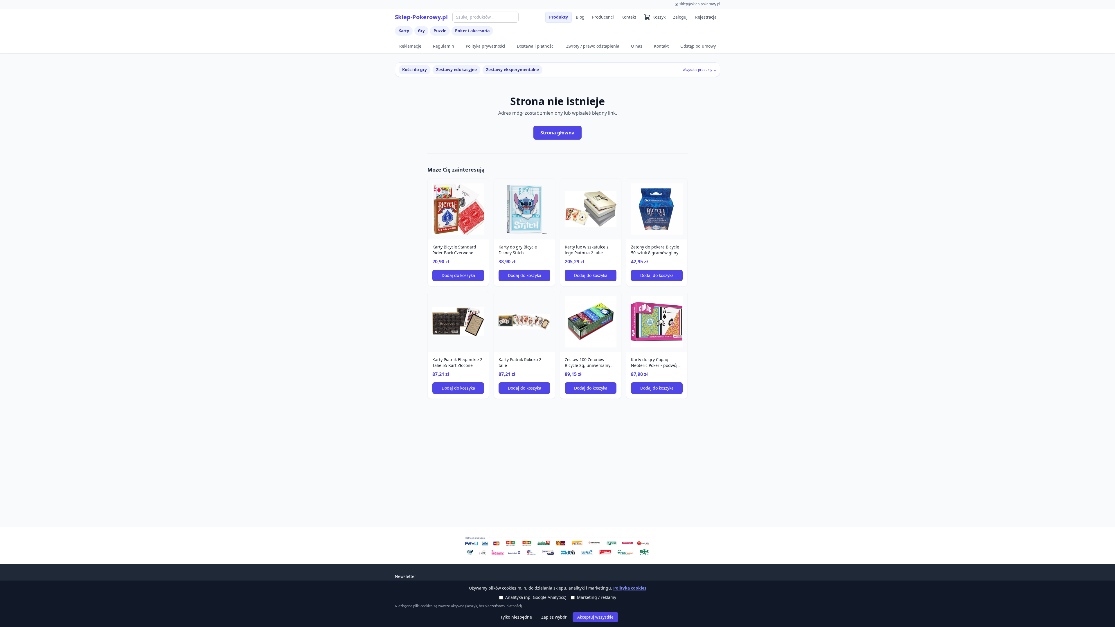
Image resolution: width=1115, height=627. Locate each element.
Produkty (558, 17)
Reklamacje (410, 46)
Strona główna (557, 132)
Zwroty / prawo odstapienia (592, 46)
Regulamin (443, 46)
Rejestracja (706, 17)
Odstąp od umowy (698, 46)
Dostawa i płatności (536, 46)
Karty (403, 30)
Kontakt (628, 17)
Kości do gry (414, 69)
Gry (421, 30)
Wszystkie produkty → (699, 69)
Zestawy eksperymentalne (512, 69)
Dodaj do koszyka (458, 275)
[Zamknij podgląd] (69, 12)
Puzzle (440, 30)
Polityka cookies (629, 588)
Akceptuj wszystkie (595, 617)
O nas (636, 46)
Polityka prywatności (485, 46)
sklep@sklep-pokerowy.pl (699, 3)
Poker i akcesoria (472, 30)
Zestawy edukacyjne (456, 69)
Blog (580, 17)
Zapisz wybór (554, 617)
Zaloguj (680, 17)
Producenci (603, 17)
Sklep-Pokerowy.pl (421, 17)
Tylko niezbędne (516, 617)
